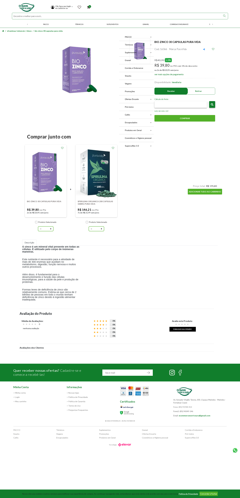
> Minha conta (19, 393)
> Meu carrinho (19, 401)
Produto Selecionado (47, 222)
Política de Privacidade (188, 494)
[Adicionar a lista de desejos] (62, 148)
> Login (16, 397)
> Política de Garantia (76, 401)
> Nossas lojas (73, 393)
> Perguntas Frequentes (77, 410)
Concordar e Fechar (208, 494)
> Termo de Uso (74, 406)
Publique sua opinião (182, 329)
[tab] (29, 242)
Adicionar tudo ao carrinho (205, 191)
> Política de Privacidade (77, 397)
